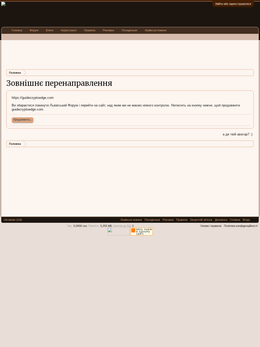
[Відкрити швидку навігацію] (250, 72)
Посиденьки (129, 30)
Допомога (221, 219)
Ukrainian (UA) (13, 219)
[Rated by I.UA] (118, 234)
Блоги (49, 30)
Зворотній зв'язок (201, 219)
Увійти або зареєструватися (233, 3)
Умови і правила (210, 225)
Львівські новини (155, 30)
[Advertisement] (98, 54)
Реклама (108, 30)
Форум (34, 30)
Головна (17, 30)
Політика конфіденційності (240, 225)
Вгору (246, 219)
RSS (254, 220)
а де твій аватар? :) (237, 134)
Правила (89, 30)
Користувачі (68, 30)
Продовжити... (22, 119)
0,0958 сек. (80, 225)
